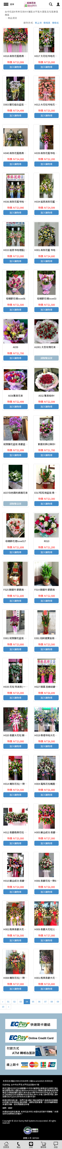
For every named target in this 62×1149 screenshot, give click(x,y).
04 (27, 1001)
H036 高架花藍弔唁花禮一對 (18, 201)
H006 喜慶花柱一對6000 (47, 880)
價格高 (46, 22)
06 (39, 1001)
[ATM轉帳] (31, 1050)
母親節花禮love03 (46, 298)
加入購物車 (15, 67)
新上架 (38, 22)
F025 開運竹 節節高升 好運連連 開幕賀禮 (24, 589)
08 (52, 1001)
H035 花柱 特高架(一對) (15, 686)
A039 (15, 347)
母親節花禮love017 (15, 541)
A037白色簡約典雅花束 (15, 492)
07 (45, 1001)
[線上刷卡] (31, 1064)
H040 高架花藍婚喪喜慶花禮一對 (20, 153)
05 (33, 1001)
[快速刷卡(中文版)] (31, 1023)
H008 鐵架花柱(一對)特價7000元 (20, 977)
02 (14, 1001)
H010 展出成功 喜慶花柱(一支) (19, 880)
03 (21, 1001)
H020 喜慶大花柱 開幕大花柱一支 (21, 735)
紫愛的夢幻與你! (46, 444)
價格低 (55, 22)
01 (8, 1001)
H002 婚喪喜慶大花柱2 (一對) (18, 929)
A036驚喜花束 (15, 395)
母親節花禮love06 (15, 298)
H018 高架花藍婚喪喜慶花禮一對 (20, 56)
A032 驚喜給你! (46, 395)
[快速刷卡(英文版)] (31, 1037)
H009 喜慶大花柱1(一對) (47, 929)
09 (58, 1001)
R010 (46, 541)
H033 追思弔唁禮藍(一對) (16, 250)
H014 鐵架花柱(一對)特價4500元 (20, 783)
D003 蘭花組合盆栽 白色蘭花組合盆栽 (23, 104)
